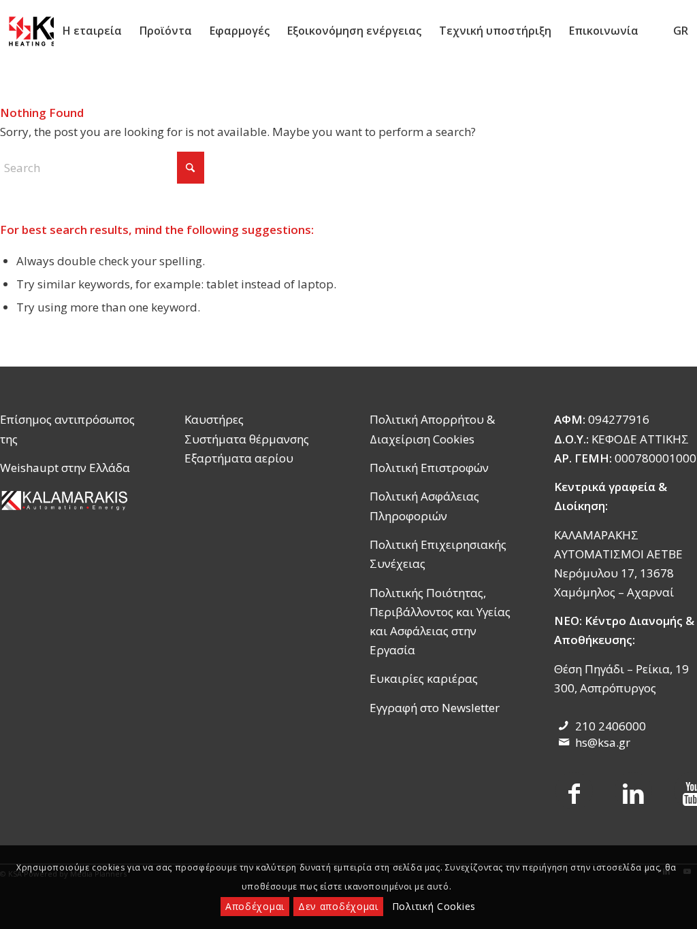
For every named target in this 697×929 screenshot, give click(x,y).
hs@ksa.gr (602, 742)
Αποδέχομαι (255, 906)
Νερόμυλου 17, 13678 (614, 573)
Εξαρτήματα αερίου (238, 458)
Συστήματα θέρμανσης (246, 439)
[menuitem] (92, 30)
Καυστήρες (214, 419)
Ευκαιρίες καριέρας (424, 678)
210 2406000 (610, 726)
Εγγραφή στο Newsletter (435, 707)
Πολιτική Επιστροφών (429, 467)
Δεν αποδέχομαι (338, 906)
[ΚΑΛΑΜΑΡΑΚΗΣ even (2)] (66, 500)
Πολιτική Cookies (434, 906)
